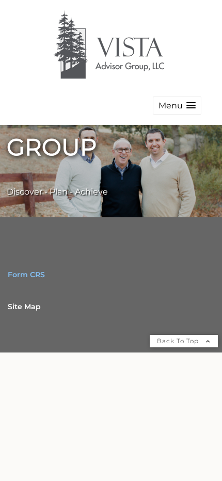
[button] (177, 106)
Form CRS (26, 274)
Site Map (24, 306)
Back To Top (179, 341)
